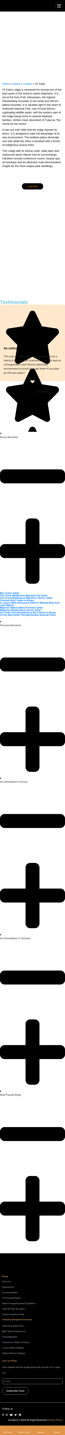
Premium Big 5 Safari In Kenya (17, 600)
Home (6, 83)
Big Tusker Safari (9, 593)
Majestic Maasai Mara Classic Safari (20, 610)
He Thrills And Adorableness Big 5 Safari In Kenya (28, 612)
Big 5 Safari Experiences (14, 1331)
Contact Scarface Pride (13, 1314)
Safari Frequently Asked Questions (18, 1303)
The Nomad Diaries (11, 1298)
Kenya (16, 83)
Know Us (6, 1281)
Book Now (10, 275)
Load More (32, 186)
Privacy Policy (55, 1420)
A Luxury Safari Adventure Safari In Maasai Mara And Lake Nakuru (29, 604)
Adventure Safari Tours (13, 1326)
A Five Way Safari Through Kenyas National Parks (28, 615)
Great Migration (9, 1337)
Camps (27, 83)
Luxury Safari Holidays (13, 1347)
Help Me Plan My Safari (13, 1309)
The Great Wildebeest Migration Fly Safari (23, 595)
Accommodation (10, 1292)
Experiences (8, 1287)
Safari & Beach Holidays (13, 1353)
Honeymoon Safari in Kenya (15, 1342)
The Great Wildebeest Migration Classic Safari (26, 597)
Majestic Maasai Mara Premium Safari (21, 607)
